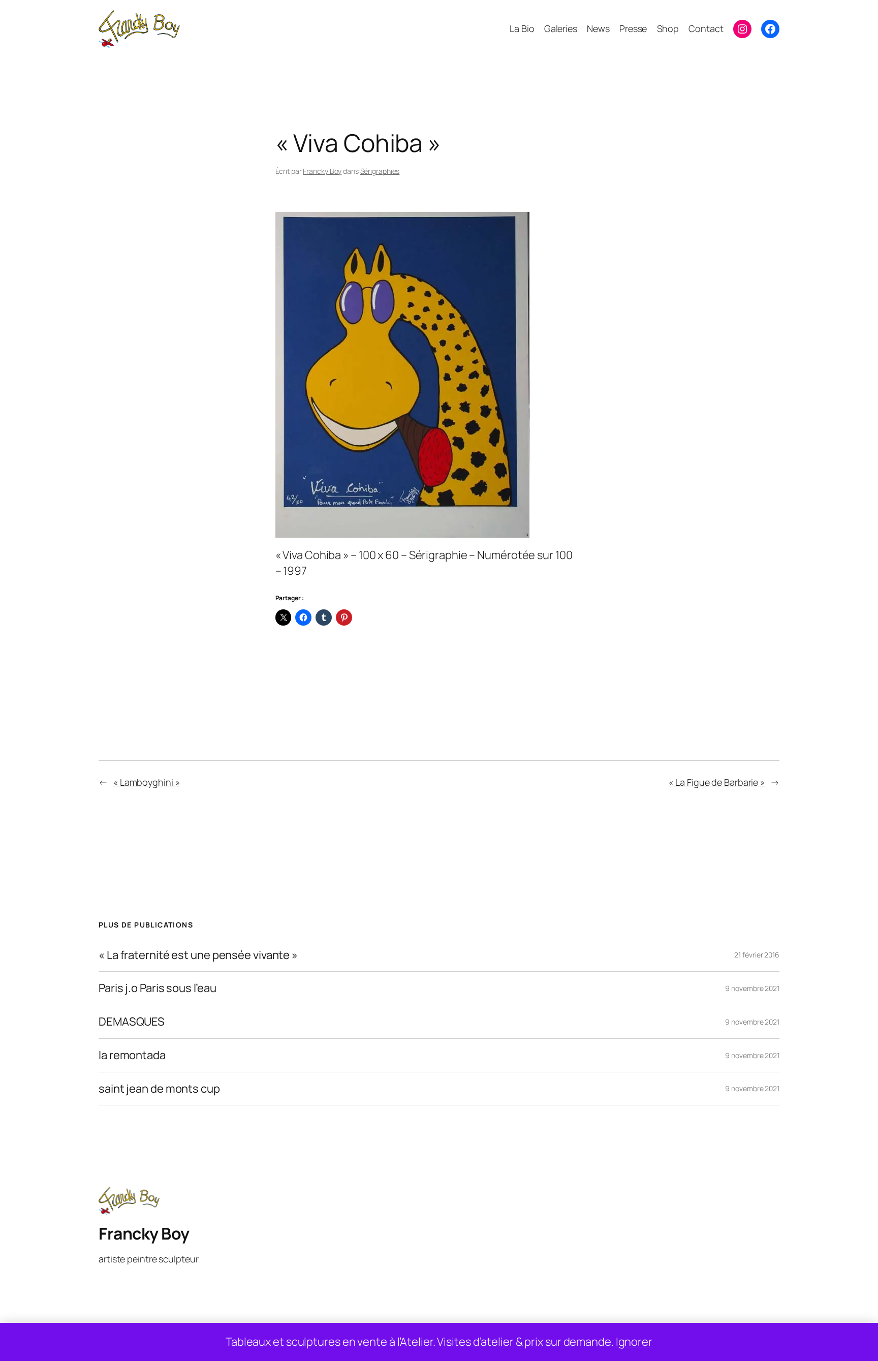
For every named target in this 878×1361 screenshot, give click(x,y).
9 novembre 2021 (752, 988)
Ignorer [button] (634, 1341)
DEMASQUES (132, 1021)
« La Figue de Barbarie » (717, 782)
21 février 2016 (756, 955)
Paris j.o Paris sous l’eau (157, 988)
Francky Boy (322, 171)
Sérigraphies (380, 171)
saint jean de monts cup (159, 1088)
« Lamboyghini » (146, 782)
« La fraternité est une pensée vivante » (198, 955)
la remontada (132, 1055)
